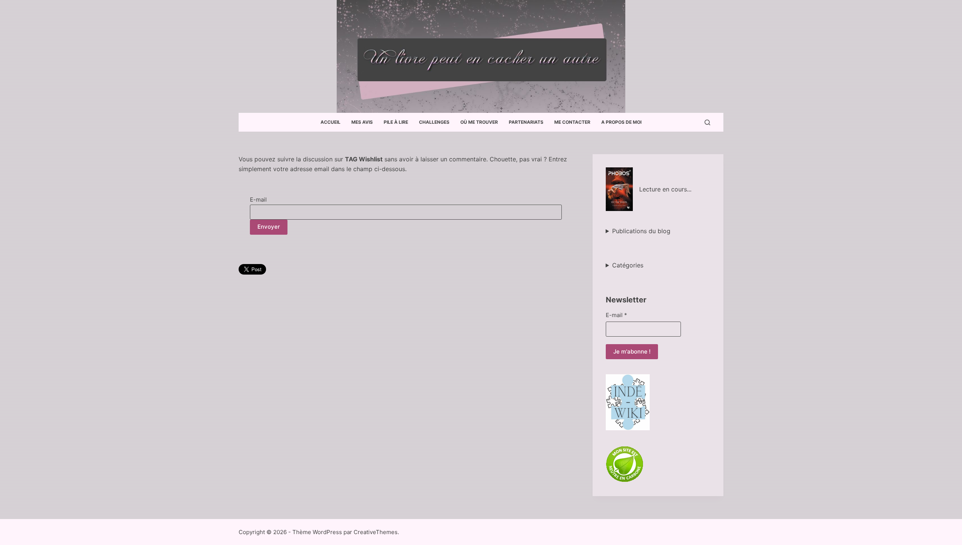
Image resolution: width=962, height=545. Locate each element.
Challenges (434, 122)
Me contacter (572, 122)
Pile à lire (396, 122)
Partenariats (526, 122)
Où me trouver (479, 122)
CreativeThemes (376, 532)
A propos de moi (621, 122)
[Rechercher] (707, 122)
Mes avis (362, 122)
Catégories (627, 265)
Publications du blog (641, 231)
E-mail (258, 199)
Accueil (330, 122)
